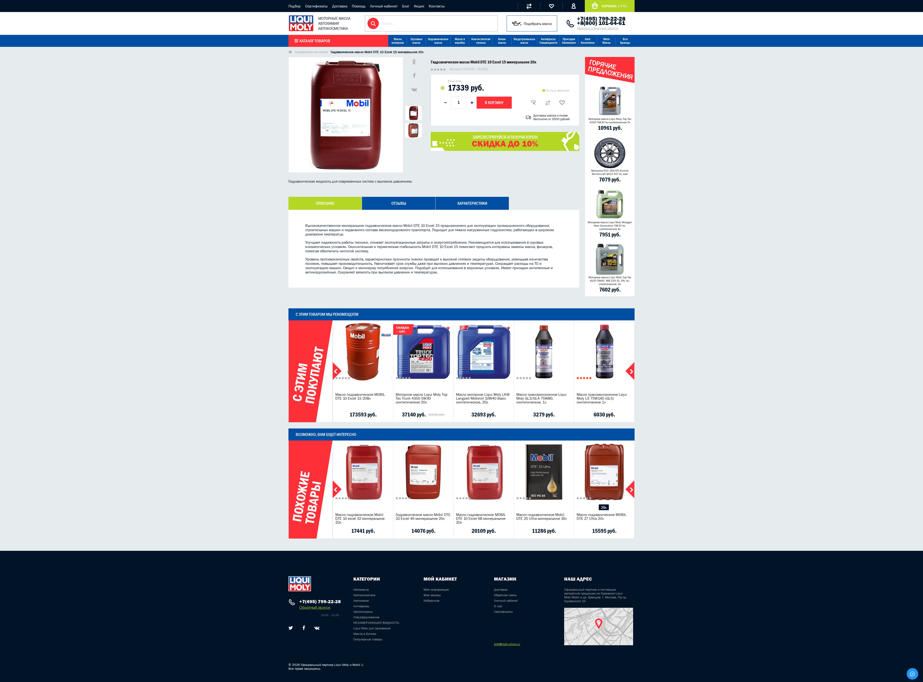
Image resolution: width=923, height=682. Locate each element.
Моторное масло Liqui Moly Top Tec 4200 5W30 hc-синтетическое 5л (609, 120)
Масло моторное (398, 40)
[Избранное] (551, 6)
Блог (405, 6)
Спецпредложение (366, 617)
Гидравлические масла (438, 40)
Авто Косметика (587, 40)
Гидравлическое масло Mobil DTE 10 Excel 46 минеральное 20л (423, 516)
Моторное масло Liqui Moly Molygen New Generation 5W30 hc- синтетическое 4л (610, 226)
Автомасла (361, 589)
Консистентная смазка (480, 40)
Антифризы (361, 606)
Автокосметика (364, 595)
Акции (419, 6)
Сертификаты (316, 6)
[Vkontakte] (316, 628)
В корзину (494, 102)
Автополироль (363, 612)
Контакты (437, 6)
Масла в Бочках (364, 634)
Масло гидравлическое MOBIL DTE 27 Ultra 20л (601, 516)
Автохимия (361, 600)
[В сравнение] (548, 102)
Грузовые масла (416, 40)
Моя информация (436, 589)
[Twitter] (290, 628)
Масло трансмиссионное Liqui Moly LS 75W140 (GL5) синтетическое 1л (602, 398)
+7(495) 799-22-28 (601, 19)
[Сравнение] (529, 6)
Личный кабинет (384, 6)
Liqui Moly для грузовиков (371, 628)
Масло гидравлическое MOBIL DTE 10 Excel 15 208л (360, 396)
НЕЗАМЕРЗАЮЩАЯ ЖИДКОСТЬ (376, 623)
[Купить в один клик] (533, 102)
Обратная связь (505, 595)
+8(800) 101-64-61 (601, 23)
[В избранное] (562, 102)
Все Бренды (625, 40)
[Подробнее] (386, 414)
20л (603, 507)
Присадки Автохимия (569, 40)
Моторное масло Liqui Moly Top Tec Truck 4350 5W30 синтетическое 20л (422, 398)
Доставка (339, 6)
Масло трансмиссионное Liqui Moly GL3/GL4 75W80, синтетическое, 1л (541, 398)
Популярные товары (367, 639)
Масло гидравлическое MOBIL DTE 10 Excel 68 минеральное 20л (481, 518)
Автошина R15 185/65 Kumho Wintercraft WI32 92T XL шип (610, 172)
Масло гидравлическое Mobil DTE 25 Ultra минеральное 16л (541, 516)
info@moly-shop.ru (507, 644)
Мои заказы (432, 595)
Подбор (294, 6)
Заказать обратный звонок (597, 28)
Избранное (431, 600)
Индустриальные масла (524, 40)
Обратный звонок (315, 607)
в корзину (363, 357)
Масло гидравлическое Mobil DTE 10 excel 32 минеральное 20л (360, 518)
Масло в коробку (460, 40)
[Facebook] (303, 628)
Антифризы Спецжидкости (548, 40)
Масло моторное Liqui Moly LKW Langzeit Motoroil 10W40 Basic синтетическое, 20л (483, 398)
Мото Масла (606, 40)
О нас (498, 606)
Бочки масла (502, 40)
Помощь (358, 6)
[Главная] (290, 52)
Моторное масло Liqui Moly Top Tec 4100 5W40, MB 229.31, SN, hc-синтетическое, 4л (609, 281)
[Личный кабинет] (573, 6)
